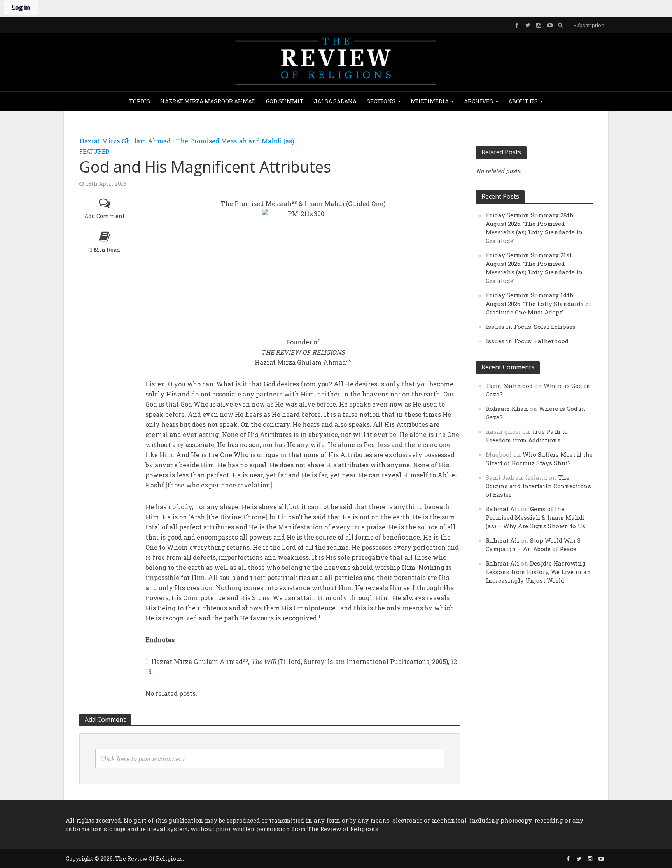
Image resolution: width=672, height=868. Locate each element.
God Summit (285, 101)
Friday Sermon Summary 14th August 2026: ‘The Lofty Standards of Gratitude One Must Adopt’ (538, 303)
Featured (94, 151)
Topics (139, 101)
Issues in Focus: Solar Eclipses (531, 326)
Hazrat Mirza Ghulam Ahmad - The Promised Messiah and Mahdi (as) (186, 141)
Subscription (589, 25)
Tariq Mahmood (509, 385)
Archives (478, 101)
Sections (381, 101)
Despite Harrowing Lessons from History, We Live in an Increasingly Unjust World (538, 571)
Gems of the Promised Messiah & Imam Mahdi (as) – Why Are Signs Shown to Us (535, 517)
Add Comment (104, 216)
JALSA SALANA (335, 101)
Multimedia (430, 101)
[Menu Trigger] (8, 8)
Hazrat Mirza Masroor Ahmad (208, 101)
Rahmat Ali (502, 509)
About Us (523, 101)
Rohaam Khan (507, 408)
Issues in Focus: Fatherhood (527, 341)
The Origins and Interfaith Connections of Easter (538, 485)
